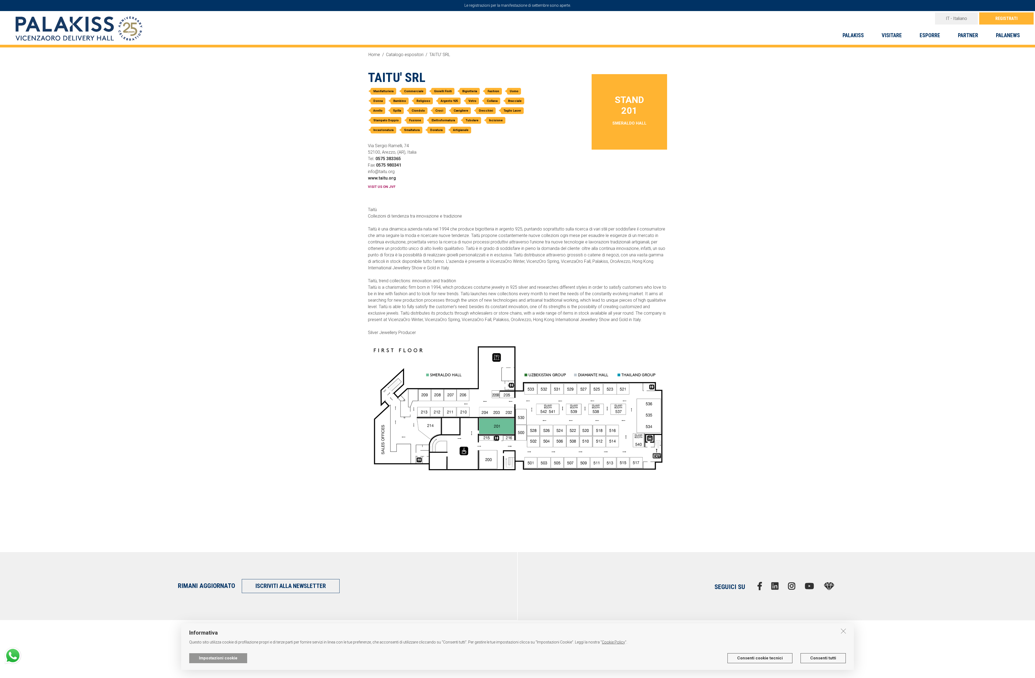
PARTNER (968, 35)
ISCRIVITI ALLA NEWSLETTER (291, 586)
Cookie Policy (613, 642)
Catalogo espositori (404, 54)
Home (374, 54)
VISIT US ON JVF (381, 187)
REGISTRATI (1006, 18)
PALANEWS (1008, 35)
